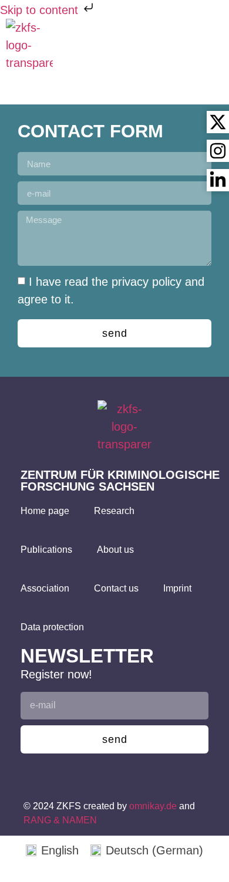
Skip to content (41, 10)
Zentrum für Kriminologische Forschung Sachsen (120, 480)
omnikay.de (153, 806)
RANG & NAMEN (60, 820)
